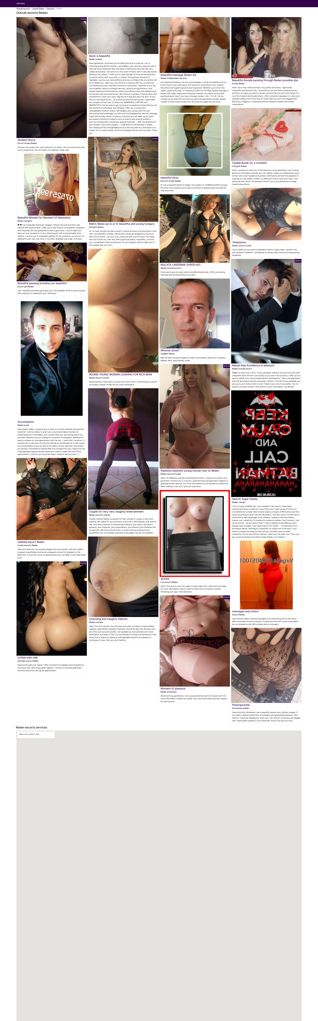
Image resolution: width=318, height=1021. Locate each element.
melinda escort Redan (31, 542)
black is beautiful (99, 55)
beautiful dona (169, 177)
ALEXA (165, 578)
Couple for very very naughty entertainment (116, 511)
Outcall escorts (23, 8)
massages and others (245, 611)
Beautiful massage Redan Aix (178, 74)
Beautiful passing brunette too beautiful (42, 283)
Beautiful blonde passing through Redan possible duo (265, 80)
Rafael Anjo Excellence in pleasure (253, 365)
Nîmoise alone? (170, 350)
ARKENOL (20, 3)
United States (38, 8)
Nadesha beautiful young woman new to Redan (190, 470)
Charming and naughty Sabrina (108, 618)
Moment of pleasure (173, 688)
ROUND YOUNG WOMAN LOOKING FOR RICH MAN (120, 374)
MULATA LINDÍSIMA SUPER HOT (181, 264)
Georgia (50, 8)
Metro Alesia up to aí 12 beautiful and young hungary (122, 223)
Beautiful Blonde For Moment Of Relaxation (44, 217)
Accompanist (26, 421)
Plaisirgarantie (241, 704)
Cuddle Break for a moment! (249, 162)
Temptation (239, 242)
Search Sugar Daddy (245, 498)
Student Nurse (26, 139)
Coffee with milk (28, 657)
